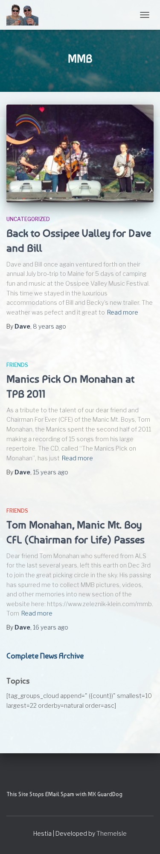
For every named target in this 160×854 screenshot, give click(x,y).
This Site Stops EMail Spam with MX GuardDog (64, 794)
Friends (17, 365)
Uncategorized (28, 219)
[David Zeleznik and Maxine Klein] (25, 15)
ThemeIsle (111, 833)
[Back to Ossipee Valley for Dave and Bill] (80, 153)
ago (49, 326)
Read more (122, 312)
